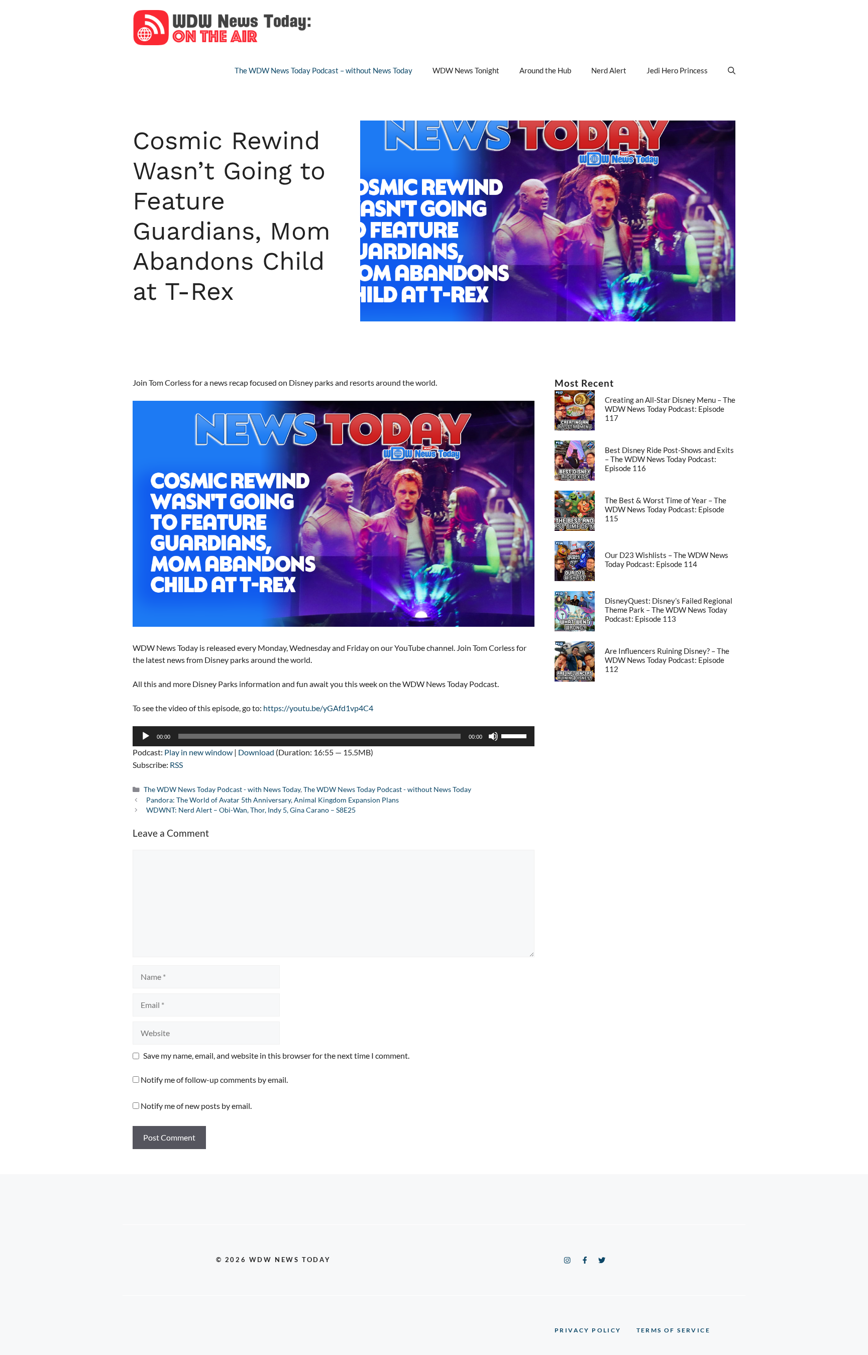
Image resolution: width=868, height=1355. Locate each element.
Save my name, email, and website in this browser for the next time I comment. (276, 1055)
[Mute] (493, 736)
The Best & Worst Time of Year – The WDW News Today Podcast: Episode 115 (665, 509)
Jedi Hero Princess (677, 70)
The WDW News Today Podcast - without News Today (387, 789)
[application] (333, 736)
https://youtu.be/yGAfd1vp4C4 (318, 708)
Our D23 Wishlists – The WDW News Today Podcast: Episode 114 (666, 559)
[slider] (515, 735)
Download (256, 752)
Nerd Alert (608, 70)
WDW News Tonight (465, 70)
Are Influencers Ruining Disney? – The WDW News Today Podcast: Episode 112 (667, 659)
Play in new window (198, 752)
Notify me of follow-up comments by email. (214, 1079)
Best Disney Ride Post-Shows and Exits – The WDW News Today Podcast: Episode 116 (669, 459)
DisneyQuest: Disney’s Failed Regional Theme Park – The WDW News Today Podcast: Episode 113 (668, 609)
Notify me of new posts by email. (196, 1105)
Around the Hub (545, 70)
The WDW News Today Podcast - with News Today (222, 789)
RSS (176, 764)
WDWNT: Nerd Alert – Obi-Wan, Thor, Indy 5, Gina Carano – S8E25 (251, 810)
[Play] (146, 736)
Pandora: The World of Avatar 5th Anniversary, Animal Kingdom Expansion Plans (272, 800)
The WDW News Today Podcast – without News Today (323, 70)
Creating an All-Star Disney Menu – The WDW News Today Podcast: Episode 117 (670, 408)
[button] (731, 70)
